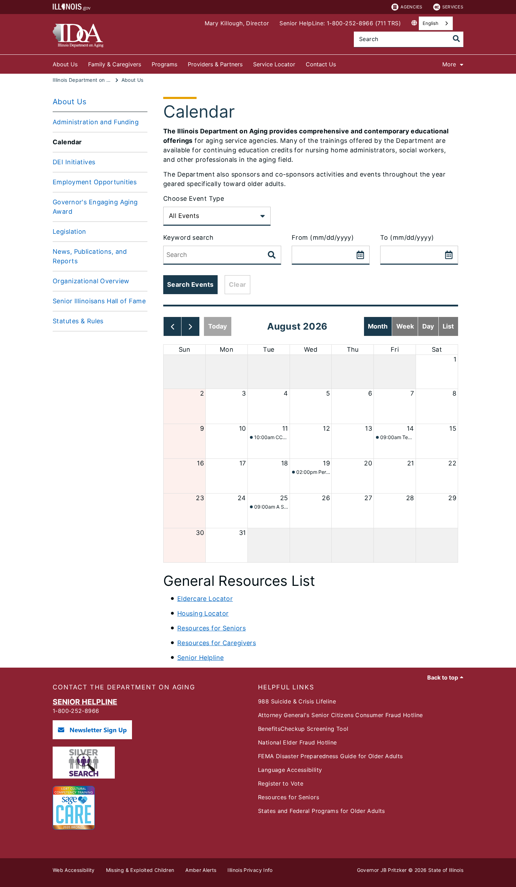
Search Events (190, 284)
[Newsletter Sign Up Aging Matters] (92, 737)
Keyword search (188, 237)
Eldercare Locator (205, 598)
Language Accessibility (290, 769)
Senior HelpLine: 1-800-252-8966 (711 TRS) (340, 23)
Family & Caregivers (114, 64)
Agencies (411, 6)
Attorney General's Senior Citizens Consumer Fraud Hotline (340, 715)
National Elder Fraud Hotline (297, 742)
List (448, 326)
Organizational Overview (91, 281)
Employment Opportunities (95, 182)
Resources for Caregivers (216, 643)
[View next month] (190, 326)
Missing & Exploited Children (140, 870)
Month (378, 326)
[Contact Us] (341, 63)
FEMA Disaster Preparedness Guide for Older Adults (330, 756)
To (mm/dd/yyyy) (407, 237)
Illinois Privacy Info (249, 870)
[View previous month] (172, 326)
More (449, 64)
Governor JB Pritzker (382, 870)
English (430, 23)
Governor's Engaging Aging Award (95, 206)
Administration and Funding (96, 122)
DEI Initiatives (74, 162)
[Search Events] (272, 255)
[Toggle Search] (456, 38)
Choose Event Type (193, 198)
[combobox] (436, 23)
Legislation (69, 231)
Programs (164, 64)
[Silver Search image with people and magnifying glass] (84, 776)
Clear (237, 284)
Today (217, 326)
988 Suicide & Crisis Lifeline (297, 701)
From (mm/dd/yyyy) (323, 237)
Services (452, 6)
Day (428, 326)
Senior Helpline (200, 657)
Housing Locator (203, 613)
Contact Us (321, 64)
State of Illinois (445, 870)
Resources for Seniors (211, 628)
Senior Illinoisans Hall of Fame (99, 301)
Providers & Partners (215, 64)
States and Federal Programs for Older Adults (321, 810)
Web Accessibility (74, 870)
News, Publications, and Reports (90, 256)
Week (405, 326)
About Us (65, 64)
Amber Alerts (200, 870)
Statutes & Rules (78, 321)
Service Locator (274, 64)
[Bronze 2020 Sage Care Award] (74, 827)
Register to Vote (280, 783)
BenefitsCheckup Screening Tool (303, 728)
